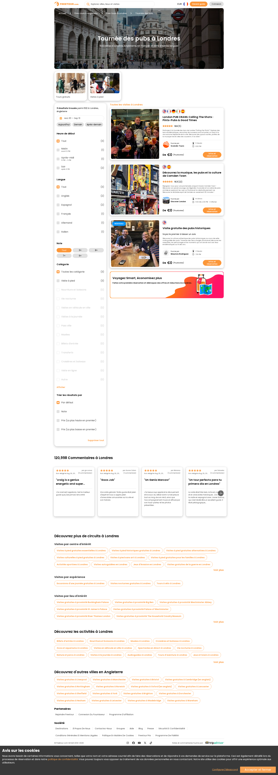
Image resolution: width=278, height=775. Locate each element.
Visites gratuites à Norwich (110, 686)
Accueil (62, 13)
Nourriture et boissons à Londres (107, 641)
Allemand (82, 222)
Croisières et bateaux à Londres (173, 641)
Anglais (82, 195)
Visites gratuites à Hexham (71, 700)
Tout (64, 250)
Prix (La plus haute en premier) (78, 420)
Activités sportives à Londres (72, 564)
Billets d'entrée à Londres (70, 641)
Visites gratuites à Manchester (109, 679)
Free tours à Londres (116, 13)
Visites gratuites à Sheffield (71, 693)
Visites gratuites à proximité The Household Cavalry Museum (148, 616)
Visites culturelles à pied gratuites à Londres (80, 557)
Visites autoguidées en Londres (110, 564)
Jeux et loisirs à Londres (205, 655)
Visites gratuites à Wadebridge (144, 700)
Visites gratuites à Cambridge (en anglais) (188, 679)
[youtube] (139, 743)
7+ (64, 255)
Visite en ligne (82, 370)
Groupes (120, 728)
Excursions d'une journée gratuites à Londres (80, 583)
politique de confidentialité (63, 759)
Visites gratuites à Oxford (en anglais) (151, 686)
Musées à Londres (140, 641)
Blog (141, 728)
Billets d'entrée (82, 343)
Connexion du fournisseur (91, 714)
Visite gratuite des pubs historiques (186, 228)
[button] (70, 86)
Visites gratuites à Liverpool (72, 679)
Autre (82, 379)
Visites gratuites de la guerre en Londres (188, 564)
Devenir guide (198, 4)
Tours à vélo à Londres (168, 583)
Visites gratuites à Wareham (182, 700)
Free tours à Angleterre (86, 13)
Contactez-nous (103, 728)
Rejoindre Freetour (64, 714)
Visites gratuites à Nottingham (73, 686)
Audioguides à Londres (140, 655)
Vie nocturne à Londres (189, 648)
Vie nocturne (82, 298)
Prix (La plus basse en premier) (78, 429)
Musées (82, 334)
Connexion (216, 4)
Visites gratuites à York (105, 693)
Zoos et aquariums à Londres (72, 648)
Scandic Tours (177, 146)
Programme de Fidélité (167, 735)
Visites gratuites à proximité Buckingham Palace (83, 602)
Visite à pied (82, 280)
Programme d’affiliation (121, 714)
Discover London (178, 202)
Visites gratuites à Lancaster (193, 686)
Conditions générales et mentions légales (76, 735)
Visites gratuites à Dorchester (175, 693)
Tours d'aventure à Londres (172, 655)
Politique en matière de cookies (118, 735)
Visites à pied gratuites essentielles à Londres (81, 550)
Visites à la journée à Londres (105, 655)
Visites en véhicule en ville (82, 307)
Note (64, 411)
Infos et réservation (212, 154)
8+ (96, 250)
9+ (80, 250)
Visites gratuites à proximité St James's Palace (82, 609)
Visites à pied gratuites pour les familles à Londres (178, 557)
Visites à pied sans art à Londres (127, 557)
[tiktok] (151, 743)
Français (82, 213)
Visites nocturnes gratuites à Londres (130, 583)
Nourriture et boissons (82, 289)
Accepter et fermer (258, 770)
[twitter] (145, 743)
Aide (132, 728)
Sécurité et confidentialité (172, 728)
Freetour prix (144, 735)
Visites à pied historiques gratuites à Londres (136, 550)
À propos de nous (81, 728)
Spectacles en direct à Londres (154, 648)
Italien (82, 231)
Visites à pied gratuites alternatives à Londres (191, 550)
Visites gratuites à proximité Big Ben (134, 602)
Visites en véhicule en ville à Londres (113, 648)
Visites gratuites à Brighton (138, 693)
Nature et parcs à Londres (70, 655)
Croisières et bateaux (82, 361)
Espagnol (82, 204)
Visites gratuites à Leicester (107, 700)
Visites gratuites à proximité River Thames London (83, 616)
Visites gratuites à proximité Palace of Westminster (141, 609)
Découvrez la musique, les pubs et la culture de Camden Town (192, 174)
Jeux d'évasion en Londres (147, 564)
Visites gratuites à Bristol (145, 679)
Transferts (82, 352)
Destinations (61, 728)
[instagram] (127, 743)
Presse (150, 728)
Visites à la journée (82, 316)
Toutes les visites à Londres (126, 104)
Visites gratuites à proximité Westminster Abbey (186, 602)
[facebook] (133, 743)
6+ (80, 255)
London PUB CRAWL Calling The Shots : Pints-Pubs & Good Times (188, 118)
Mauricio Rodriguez (180, 254)
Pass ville (82, 325)
